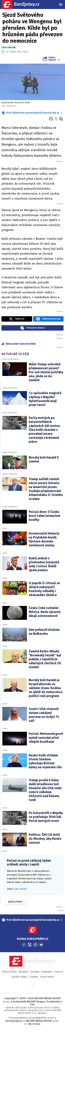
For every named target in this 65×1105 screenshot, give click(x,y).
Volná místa (47, 976)
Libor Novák (8, 47)
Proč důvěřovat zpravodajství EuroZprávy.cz (32, 112)
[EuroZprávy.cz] (23, 4)
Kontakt (34, 971)
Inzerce (58, 971)
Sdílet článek (52, 58)
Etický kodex (9, 971)
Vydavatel (46, 971)
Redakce (24, 971)
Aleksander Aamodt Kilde (21, 343)
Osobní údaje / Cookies (24, 976)
